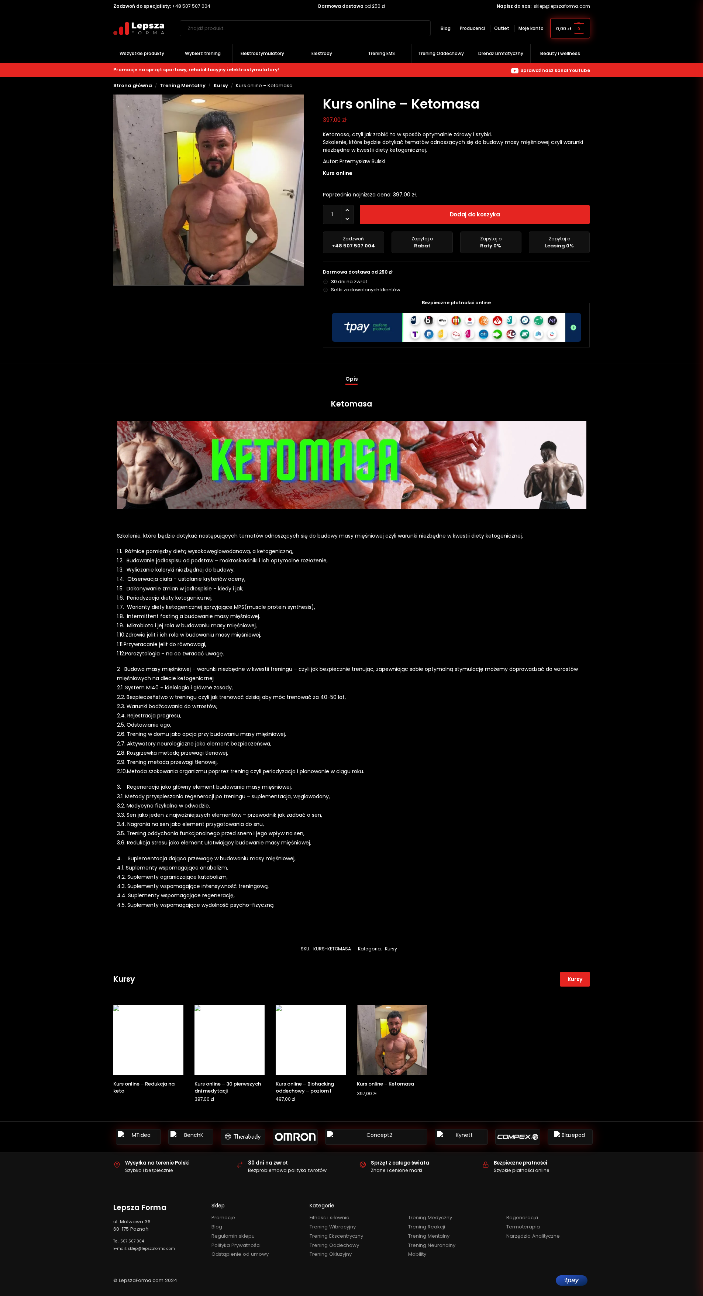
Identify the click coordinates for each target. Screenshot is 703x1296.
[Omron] (295, 1137)
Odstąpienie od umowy (240, 1254)
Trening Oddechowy (334, 1245)
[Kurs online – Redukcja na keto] (148, 1040)
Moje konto (531, 28)
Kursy (221, 85)
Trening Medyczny (430, 1217)
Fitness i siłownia (329, 1217)
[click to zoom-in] (208, 190)
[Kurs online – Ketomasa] (392, 1040)
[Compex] (517, 1137)
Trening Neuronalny (431, 1245)
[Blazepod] (570, 1137)
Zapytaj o (422, 242)
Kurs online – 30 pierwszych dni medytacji (227, 1087)
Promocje (223, 1217)
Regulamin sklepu (233, 1236)
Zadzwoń (353, 242)
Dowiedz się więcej (148, 1103)
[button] (570, 28)
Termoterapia (523, 1226)
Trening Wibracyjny (333, 1226)
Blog (446, 28)
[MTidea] (138, 1137)
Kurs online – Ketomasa (385, 1083)
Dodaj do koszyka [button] (229, 1113)
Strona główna (132, 85)
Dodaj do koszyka (475, 214)
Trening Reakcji (426, 1226)
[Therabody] (243, 1137)
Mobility (417, 1254)
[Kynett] (461, 1137)
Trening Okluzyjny (331, 1254)
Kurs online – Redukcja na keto (144, 1087)
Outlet (501, 28)
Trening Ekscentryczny (336, 1236)
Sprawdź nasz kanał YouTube (555, 70)
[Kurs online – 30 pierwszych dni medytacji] (229, 1040)
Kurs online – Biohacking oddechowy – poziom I (305, 1087)
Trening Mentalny (183, 85)
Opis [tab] (351, 379)
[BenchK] (190, 1137)
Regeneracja (522, 1217)
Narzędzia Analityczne (533, 1236)
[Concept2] (376, 1137)
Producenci (472, 28)
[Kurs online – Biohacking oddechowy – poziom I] (311, 1040)
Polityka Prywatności (236, 1245)
